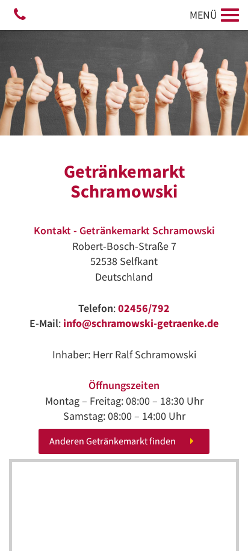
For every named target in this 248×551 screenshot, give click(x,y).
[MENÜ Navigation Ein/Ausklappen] (230, 15)
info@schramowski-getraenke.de (141, 323)
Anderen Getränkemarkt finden (112, 441)
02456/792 (144, 308)
